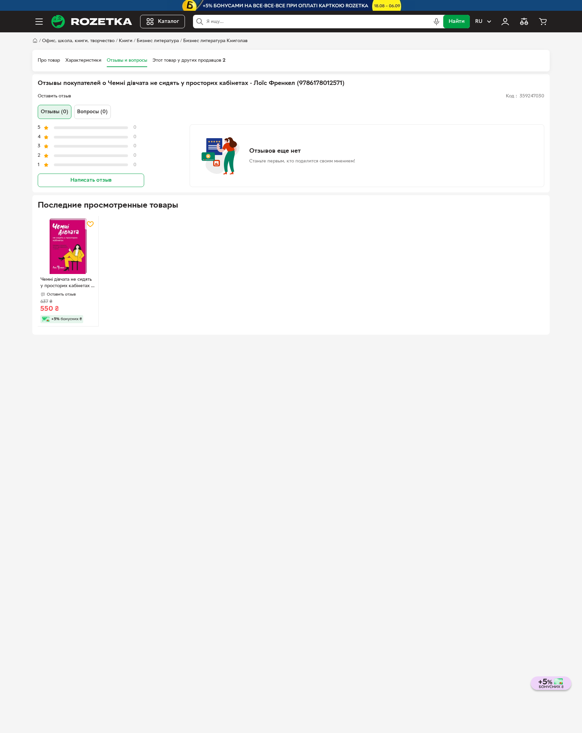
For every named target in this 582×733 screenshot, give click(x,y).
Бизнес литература (158, 41)
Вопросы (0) (92, 112)
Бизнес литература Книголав (215, 41)
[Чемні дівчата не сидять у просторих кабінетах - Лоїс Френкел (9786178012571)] (68, 246)
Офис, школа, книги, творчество (78, 41)
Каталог (168, 21)
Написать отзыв (90, 180)
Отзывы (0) (54, 112)
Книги (125, 41)
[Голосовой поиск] (436, 21)
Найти (456, 21)
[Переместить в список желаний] (90, 224)
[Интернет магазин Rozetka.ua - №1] (91, 21)
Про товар (49, 60)
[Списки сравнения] (524, 21)
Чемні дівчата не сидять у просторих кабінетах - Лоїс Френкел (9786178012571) (66, 283)
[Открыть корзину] (543, 21)
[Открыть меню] (39, 21)
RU (478, 21)
